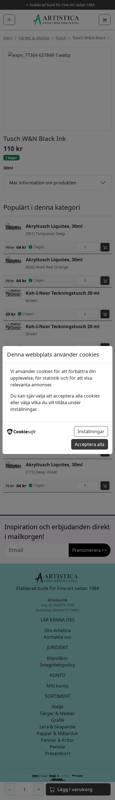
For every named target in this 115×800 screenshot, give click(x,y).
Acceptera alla (89, 444)
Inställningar (91, 431)
